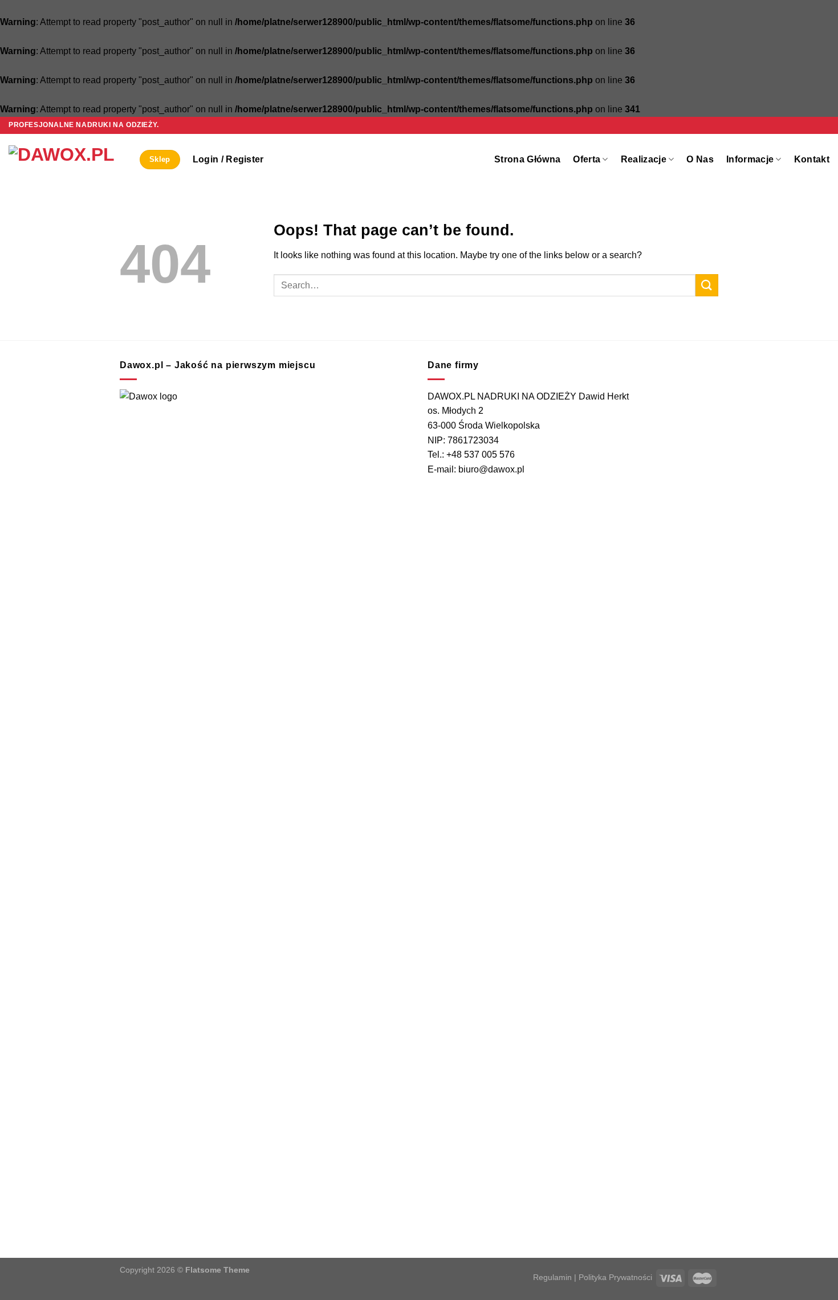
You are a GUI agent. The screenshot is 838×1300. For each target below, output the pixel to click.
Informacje (750, 159)
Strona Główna (527, 159)
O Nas (700, 159)
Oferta (586, 159)
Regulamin (552, 1277)
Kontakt (811, 159)
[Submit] (706, 285)
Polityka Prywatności (615, 1277)
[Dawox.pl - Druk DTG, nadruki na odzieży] (66, 159)
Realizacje (643, 159)
